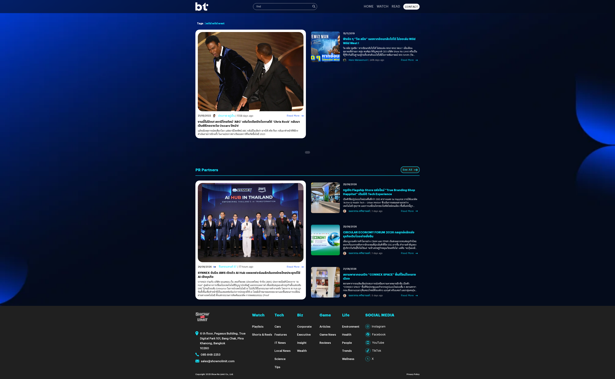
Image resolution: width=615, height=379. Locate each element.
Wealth (302, 351)
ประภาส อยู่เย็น (226, 115)
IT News (280, 343)
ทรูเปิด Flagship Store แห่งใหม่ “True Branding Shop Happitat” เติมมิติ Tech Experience (379, 192)
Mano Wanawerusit (358, 60)
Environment (350, 326)
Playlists (257, 326)
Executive (304, 334)
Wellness (348, 359)
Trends (347, 351)
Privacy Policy (413, 374)
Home (368, 6)
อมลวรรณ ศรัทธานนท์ (359, 211)
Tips (277, 367)
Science (280, 359)
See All (407, 169)
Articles (325, 326)
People (347, 343)
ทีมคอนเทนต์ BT (228, 266)
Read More (293, 115)
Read (396, 6)
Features (281, 334)
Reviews (325, 343)
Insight (302, 343)
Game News (328, 334)
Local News (283, 351)
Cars (278, 326)
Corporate (304, 326)
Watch (382, 6)
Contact (411, 6)
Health (346, 334)
